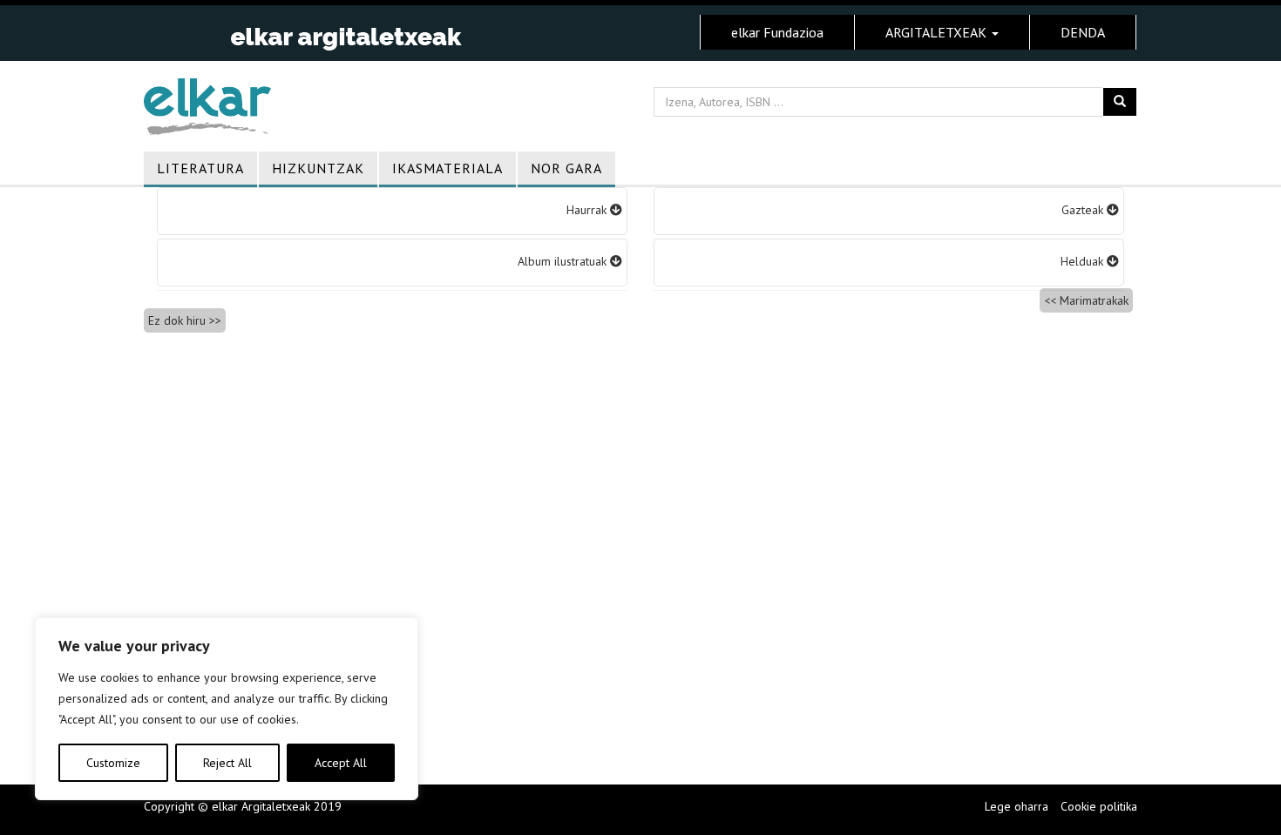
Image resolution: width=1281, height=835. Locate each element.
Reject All (227, 763)
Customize (113, 763)
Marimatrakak (1094, 300)
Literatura (200, 168)
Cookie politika (1099, 806)
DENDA (1083, 32)
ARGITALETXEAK (937, 32)
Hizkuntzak (318, 168)
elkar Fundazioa (777, 32)
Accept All (341, 763)
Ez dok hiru (177, 320)
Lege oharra (1016, 806)
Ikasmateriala (447, 168)
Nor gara (566, 168)
